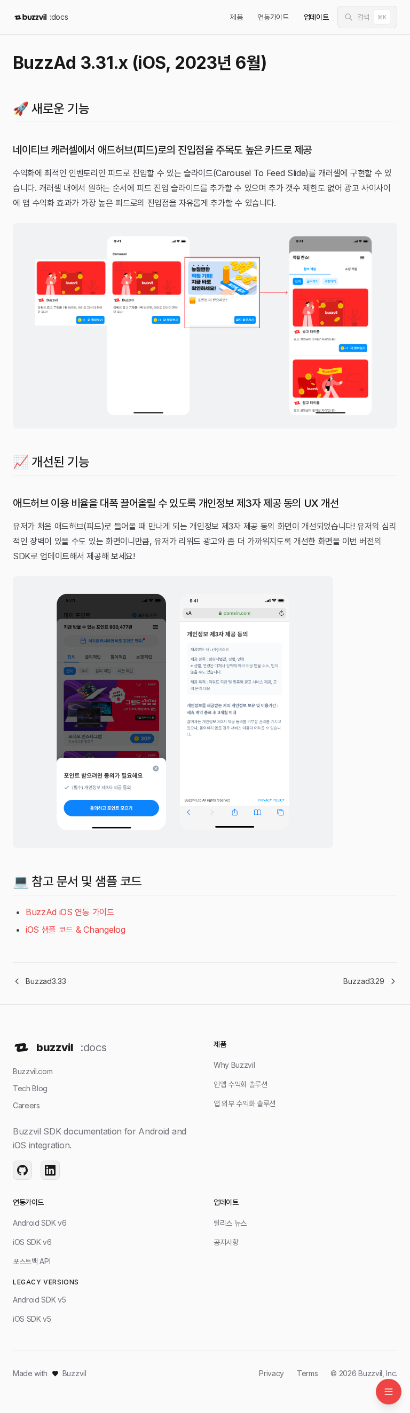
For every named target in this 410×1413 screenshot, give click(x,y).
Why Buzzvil (234, 1064)
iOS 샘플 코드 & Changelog (75, 929)
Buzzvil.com (32, 1071)
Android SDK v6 (40, 1222)
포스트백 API (31, 1261)
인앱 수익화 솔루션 (240, 1084)
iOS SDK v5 (32, 1318)
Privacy (271, 1373)
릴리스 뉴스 (230, 1222)
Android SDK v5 (39, 1299)
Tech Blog (30, 1088)
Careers (26, 1105)
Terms (307, 1373)
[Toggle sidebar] (388, 1391)
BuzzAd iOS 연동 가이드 (70, 912)
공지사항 (226, 1242)
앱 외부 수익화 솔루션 (244, 1103)
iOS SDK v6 (32, 1242)
